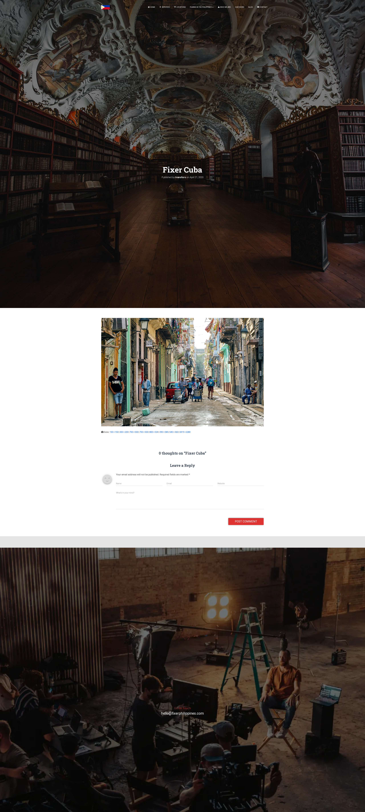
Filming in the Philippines (201, 7)
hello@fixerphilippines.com (182, 713)
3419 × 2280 (185, 432)
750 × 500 (134, 432)
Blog (250, 7)
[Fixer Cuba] (182, 372)
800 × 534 (154, 432)
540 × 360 (174, 432)
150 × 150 (114, 432)
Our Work (239, 7)
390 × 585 (164, 432)
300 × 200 (124, 432)
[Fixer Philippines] (105, 7)
